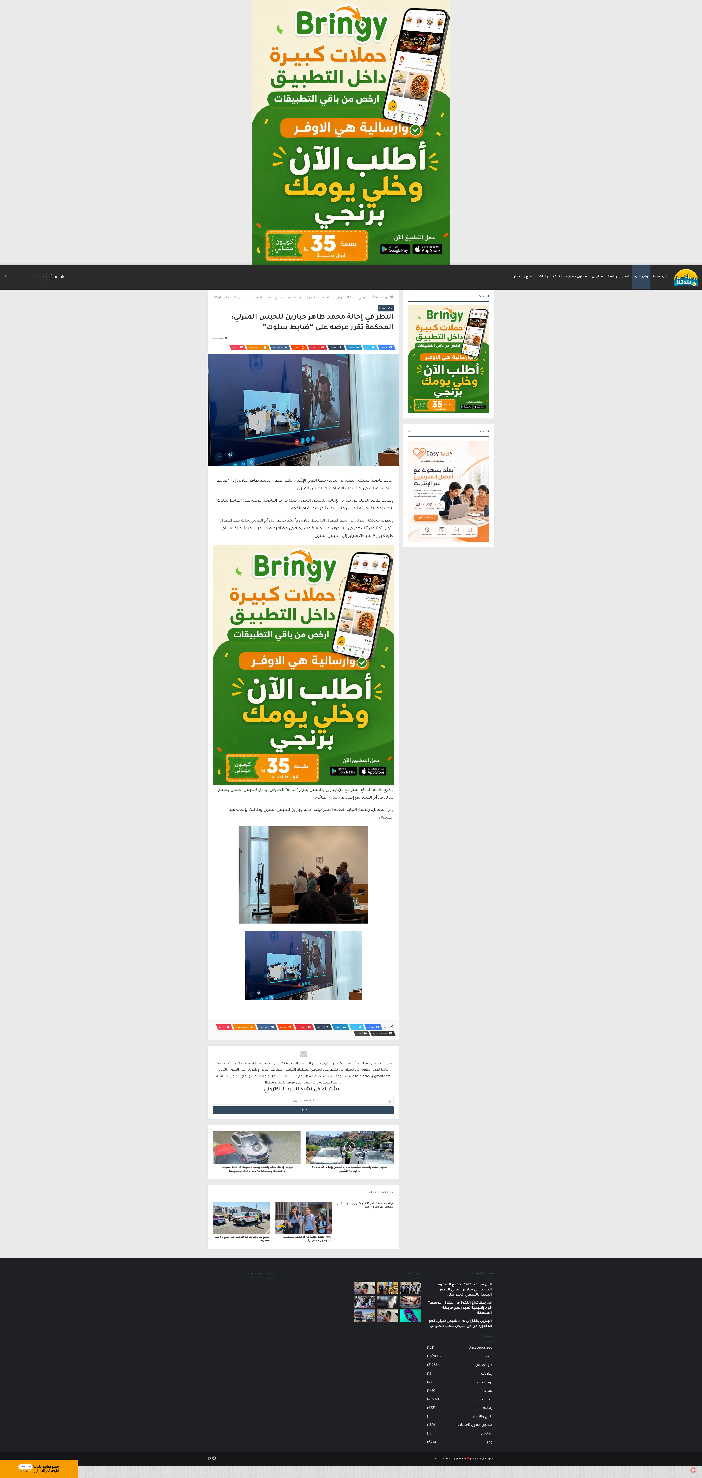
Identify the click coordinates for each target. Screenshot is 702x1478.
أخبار (625, 277)
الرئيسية (660, 277)
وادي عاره (641, 277)
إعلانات (486, 1374)
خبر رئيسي (484, 1400)
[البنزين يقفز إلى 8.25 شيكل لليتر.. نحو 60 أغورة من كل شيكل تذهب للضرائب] (364, 1288)
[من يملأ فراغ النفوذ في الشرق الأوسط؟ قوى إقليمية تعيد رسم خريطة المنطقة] (387, 1288)
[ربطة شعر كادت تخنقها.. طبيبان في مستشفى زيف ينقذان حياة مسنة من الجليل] (410, 1315)
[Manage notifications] (693, 1470)
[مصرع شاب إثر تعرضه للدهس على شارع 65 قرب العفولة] (241, 1218)
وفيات (543, 277)
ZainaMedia (441, 1459)
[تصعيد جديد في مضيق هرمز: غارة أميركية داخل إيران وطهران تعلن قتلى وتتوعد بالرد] (410, 1302)
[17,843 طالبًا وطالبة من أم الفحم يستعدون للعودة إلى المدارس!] (303, 1218)
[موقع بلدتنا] (686, 277)
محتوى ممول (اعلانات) (570, 277)
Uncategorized (480, 1348)
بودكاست (484, 1382)
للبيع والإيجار (524, 277)
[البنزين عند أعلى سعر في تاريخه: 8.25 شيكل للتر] (387, 1315)
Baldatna (461, 1459)
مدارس (597, 277)
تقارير (488, 1391)
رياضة (612, 277)
